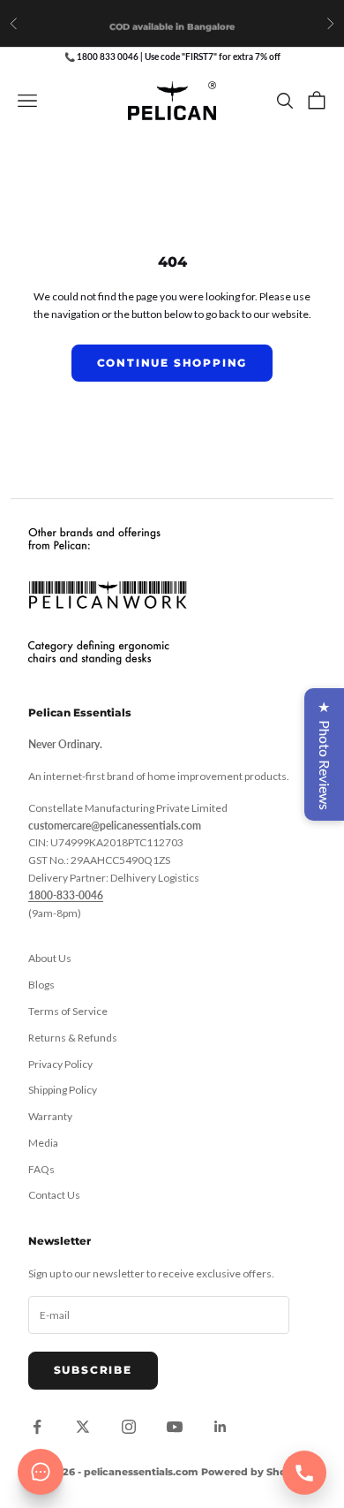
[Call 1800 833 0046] (304, 1473)
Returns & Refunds (72, 1037)
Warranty (50, 1116)
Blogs (41, 984)
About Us (49, 958)
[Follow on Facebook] (37, 1427)
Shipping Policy (62, 1089)
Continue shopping (172, 362)
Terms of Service (68, 1011)
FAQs (41, 1169)
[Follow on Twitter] (83, 1427)
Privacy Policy (60, 1064)
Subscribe (93, 1369)
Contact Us (54, 1194)
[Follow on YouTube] (174, 1427)
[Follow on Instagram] (129, 1427)
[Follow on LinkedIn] (220, 1427)
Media (43, 1142)
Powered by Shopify (253, 1472)
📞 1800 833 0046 (101, 56)
